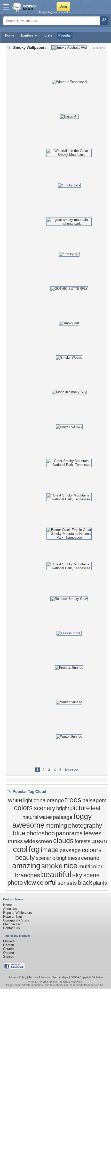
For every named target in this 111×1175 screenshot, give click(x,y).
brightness (68, 858)
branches (27, 875)
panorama (69, 833)
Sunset (8, 957)
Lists (48, 35)
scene (91, 875)
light (28, 800)
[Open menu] (6, 7)
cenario (90, 858)
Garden (8, 945)
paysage (70, 850)
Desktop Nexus (47, 981)
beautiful (56, 874)
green (99, 840)
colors (23, 808)
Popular (64, 35)
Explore (27, 35)
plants (100, 883)
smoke (52, 866)
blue (19, 833)
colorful (47, 882)
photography (85, 825)
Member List (12, 924)
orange (55, 800)
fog (34, 849)
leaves (92, 833)
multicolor (90, 866)
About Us (10, 909)
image (50, 849)
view (30, 882)
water (45, 817)
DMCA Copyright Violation (87, 977)
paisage (63, 817)
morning (56, 825)
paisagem (94, 800)
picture (80, 807)
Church (8, 949)
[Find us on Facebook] (14, 968)
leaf (96, 808)
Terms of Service (39, 977)
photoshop (40, 833)
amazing (26, 865)
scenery (44, 808)
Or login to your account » (54, 12)
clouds (63, 841)
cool (20, 849)
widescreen (38, 841)
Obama (8, 953)
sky (77, 875)
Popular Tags (13, 916)
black (85, 882)
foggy (83, 816)
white (15, 800)
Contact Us (11, 928)
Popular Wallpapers (17, 913)
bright (62, 808)
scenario (45, 858)
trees (73, 800)
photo (15, 882)
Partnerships (60, 977)
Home (9, 35)
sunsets (67, 883)
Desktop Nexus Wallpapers (25, 7)
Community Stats (16, 920)
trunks (15, 841)
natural (30, 817)
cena (40, 800)
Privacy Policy (17, 977)
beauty (25, 857)
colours (91, 849)
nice (70, 865)
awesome (28, 825)
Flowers (9, 941)
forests (82, 841)
